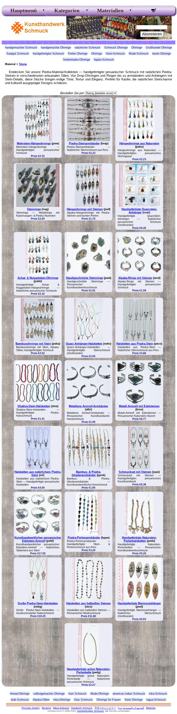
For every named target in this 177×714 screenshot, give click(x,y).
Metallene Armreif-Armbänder (88, 406)
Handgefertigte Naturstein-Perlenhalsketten (139, 539)
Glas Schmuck (83, 699)
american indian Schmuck (129, 693)
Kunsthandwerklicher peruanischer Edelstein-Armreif (37, 539)
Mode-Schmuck (139, 53)
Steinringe (34, 209)
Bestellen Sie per (72, 93)
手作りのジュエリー (105, 708)
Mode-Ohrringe (99, 693)
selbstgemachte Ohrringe (49, 693)
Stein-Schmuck (115, 53)
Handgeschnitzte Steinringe (84, 278)
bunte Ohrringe (161, 53)
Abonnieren (152, 34)
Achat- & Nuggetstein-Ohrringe (37, 278)
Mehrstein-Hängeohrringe (34, 143)
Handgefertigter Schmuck (90, 711)
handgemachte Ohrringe (56, 47)
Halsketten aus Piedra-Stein (134, 343)
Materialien (110, 10)
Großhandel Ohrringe (159, 47)
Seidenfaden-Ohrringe (76, 59)
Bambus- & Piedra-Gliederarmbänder (86, 473)
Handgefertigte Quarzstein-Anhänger (139, 211)
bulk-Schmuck (20, 699)
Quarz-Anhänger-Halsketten (84, 343)
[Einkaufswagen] (153, 11)
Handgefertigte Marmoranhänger (139, 603)
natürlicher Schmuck (87, 47)
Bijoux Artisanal (61, 708)
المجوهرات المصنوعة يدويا (131, 708)
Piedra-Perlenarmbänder (84, 537)
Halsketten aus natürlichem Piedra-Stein (37, 473)
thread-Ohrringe (19, 693)
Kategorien (66, 10)
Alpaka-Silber (41, 699)
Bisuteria (46, 708)
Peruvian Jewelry (31, 708)
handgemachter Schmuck (21, 47)
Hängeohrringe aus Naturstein (139, 143)
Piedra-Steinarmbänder (84, 143)
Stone (23, 64)
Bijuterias (151, 708)
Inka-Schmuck (158, 693)
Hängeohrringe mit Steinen (85, 209)
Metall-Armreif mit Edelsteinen (139, 406)
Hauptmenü (23, 10)
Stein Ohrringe (133, 699)
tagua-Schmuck (156, 699)
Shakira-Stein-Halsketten (33, 406)
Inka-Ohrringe (61, 699)
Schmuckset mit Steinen (135, 471)
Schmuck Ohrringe (116, 47)
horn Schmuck (77, 693)
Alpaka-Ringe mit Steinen (135, 278)
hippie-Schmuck (104, 59)
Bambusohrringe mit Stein (33, 343)
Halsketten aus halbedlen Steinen (88, 603)
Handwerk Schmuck (81, 708)
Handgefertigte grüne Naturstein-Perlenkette (88, 670)
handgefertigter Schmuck (48, 53)
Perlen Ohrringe (77, 53)
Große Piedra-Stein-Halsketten (38, 603)
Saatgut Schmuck (17, 53)
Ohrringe (136, 47)
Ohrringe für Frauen (108, 699)
